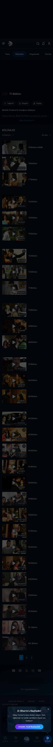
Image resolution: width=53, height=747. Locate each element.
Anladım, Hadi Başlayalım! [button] (29, 727)
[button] (48, 709)
